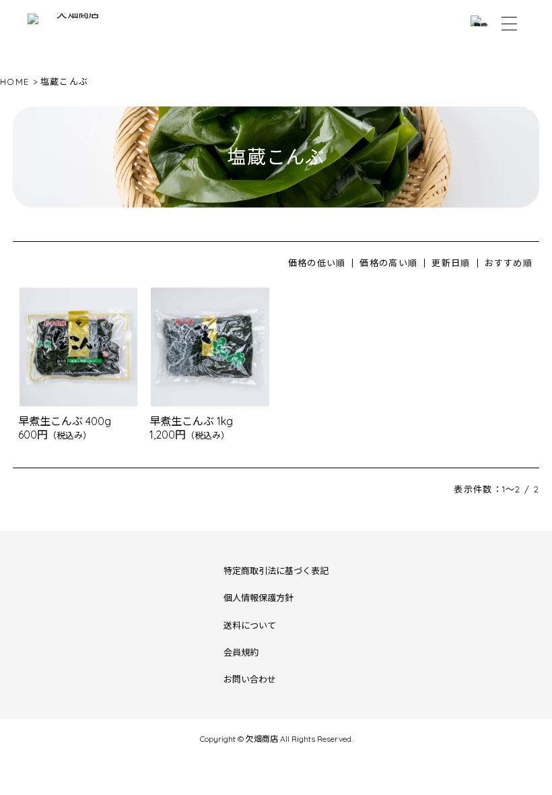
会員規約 (240, 652)
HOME (14, 81)
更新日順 (451, 262)
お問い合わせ (249, 679)
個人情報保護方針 (258, 597)
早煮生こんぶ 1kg (191, 421)
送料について (249, 625)
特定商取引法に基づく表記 (276, 570)
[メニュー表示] (509, 23)
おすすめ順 (509, 262)
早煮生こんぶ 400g (64, 421)
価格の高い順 (388, 262)
